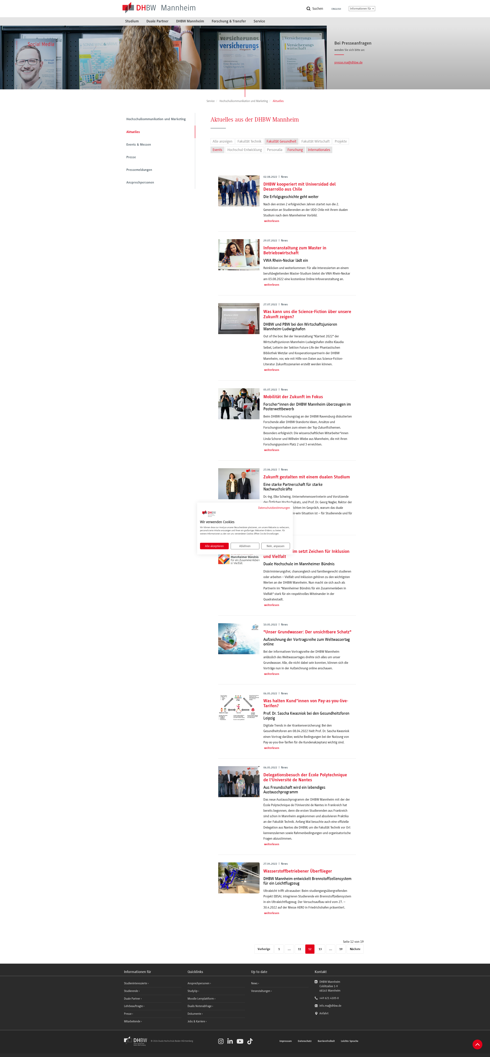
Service (259, 21)
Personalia (274, 150)
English (336, 9)
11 (299, 949)
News (254, 983)
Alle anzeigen (222, 141)
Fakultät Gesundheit (281, 141)
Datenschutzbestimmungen (274, 508)
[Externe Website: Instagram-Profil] (220, 1041)
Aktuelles (133, 132)
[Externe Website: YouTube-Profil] (240, 1041)
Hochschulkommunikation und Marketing (156, 119)
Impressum (285, 1041)
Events (217, 150)
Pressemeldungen (139, 170)
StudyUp (193, 991)
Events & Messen (138, 145)
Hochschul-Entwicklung (244, 150)
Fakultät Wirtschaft (315, 141)
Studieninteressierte (136, 983)
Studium (132, 21)
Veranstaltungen (260, 991)
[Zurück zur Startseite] (137, 1045)
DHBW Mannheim (190, 21)
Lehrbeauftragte (134, 1006)
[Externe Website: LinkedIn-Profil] (230, 1041)
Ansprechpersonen (140, 182)
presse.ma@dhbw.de (348, 62)
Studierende (131, 991)
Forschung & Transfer (229, 21)
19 (340, 949)
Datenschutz (305, 1041)
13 (320, 949)
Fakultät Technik (249, 141)
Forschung (295, 150)
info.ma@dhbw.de (330, 1005)
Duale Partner (157, 21)
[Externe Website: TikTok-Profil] (250, 1041)
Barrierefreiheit (326, 1041)
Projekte (341, 141)
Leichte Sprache (349, 1041)
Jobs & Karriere (197, 1021)
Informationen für (361, 8)
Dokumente (195, 1013)
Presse (131, 157)
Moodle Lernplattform (201, 998)
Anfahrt (323, 1013)
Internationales (319, 150)
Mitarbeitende (132, 1021)
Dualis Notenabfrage (200, 1006)
